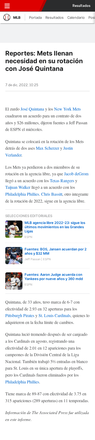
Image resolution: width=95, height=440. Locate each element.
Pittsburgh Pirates (19, 315)
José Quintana (32, 109)
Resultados (82, 6)
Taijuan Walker (17, 187)
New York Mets (67, 109)
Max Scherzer (47, 148)
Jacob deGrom (76, 173)
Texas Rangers (62, 180)
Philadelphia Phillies (22, 194)
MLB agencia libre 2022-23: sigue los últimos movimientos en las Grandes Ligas (55, 227)
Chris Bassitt (51, 194)
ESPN (28, 6)
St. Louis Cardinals (54, 315)
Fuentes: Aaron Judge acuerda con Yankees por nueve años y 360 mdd (54, 276)
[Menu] (7, 6)
